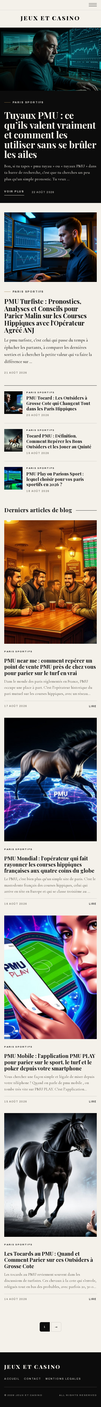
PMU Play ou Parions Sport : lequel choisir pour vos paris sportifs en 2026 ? (55, 479)
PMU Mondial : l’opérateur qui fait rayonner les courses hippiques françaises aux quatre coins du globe (49, 864)
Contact (32, 1378)
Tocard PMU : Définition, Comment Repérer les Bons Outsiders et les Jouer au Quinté (58, 441)
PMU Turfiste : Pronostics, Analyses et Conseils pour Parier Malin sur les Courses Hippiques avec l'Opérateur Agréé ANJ (45, 315)
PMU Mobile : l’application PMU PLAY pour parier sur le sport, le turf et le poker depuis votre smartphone (49, 1062)
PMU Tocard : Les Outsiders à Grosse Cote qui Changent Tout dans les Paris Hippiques (58, 403)
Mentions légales (63, 1378)
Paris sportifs (28, 102)
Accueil (11, 1378)
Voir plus (14, 191)
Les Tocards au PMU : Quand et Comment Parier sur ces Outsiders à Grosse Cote (48, 1260)
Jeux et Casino (32, 1366)
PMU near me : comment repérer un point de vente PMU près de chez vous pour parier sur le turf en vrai (50, 667)
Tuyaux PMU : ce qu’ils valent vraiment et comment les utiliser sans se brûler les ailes (50, 134)
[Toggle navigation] (93, 5)
